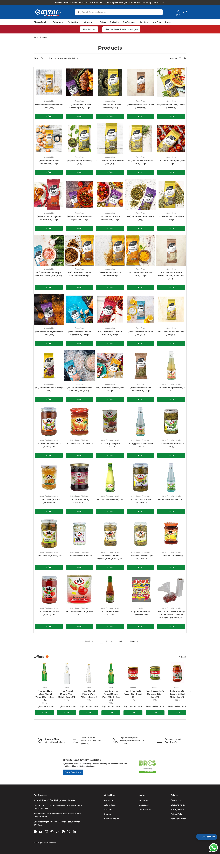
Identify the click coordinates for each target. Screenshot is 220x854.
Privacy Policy (177, 809)
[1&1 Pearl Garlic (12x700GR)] (79, 533)
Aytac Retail (145, 809)
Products (43, 37)
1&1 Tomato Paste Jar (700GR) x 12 (49, 613)
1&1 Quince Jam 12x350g (171, 555)
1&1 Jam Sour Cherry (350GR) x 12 (79, 501)
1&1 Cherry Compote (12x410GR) (110, 445)
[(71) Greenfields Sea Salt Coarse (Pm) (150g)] (79, 309)
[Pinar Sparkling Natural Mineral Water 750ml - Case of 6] (111, 673)
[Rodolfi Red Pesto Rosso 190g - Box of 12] (133, 673)
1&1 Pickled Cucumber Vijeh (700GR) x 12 (141, 557)
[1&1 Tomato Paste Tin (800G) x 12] (79, 589)
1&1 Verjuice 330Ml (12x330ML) (110, 613)
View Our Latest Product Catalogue (121, 29)
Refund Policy (177, 814)
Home (36, 37)
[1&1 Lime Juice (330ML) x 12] (110, 477)
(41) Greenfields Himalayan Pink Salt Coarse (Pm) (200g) (49, 274)
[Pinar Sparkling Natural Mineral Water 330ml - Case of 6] (45, 673)
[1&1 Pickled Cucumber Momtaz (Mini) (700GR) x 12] (110, 533)
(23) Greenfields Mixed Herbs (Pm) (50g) (110, 162)
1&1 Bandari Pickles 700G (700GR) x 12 (48, 445)
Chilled (113, 22)
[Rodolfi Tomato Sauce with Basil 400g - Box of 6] (177, 673)
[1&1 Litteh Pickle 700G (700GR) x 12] (140, 477)
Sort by (52, 58)
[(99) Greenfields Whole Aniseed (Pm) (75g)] (140, 365)
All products (109, 805)
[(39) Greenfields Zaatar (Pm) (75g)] (140, 194)
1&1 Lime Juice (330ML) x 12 (110, 499)
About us (143, 800)
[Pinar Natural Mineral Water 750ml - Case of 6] (89, 673)
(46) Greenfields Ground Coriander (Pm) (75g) (79, 274)
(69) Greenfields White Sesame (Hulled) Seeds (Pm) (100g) (171, 275)
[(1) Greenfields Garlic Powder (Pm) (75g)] (49, 82)
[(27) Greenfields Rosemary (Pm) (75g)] (140, 138)
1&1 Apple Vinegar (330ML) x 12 (171, 389)
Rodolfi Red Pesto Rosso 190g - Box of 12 (133, 694)
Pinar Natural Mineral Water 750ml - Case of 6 (89, 694)
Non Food (157, 22)
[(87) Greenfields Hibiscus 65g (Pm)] (49, 365)
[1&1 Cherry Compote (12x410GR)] (110, 421)
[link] (87, 641)
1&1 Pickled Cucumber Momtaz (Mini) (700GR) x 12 (110, 557)
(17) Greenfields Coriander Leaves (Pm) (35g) (110, 106)
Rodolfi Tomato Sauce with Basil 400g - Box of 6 (177, 694)
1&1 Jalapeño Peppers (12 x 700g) (171, 445)
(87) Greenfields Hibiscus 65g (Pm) (49, 389)
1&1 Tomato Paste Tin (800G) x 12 (79, 613)
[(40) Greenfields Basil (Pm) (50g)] (171, 194)
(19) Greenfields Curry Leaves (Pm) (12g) (171, 106)
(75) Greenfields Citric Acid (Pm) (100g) (140, 333)
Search (107, 814)
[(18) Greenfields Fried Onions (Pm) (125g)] (140, 82)
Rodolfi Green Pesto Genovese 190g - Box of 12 (155, 694)
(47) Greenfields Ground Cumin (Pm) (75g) (110, 274)
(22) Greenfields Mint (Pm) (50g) (79, 162)
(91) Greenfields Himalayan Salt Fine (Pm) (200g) (79, 389)
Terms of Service (178, 818)
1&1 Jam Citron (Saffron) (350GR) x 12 (49, 501)
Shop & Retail (40, 22)
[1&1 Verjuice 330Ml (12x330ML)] (110, 589)
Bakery (103, 22)
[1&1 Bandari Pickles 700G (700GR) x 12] (49, 421)
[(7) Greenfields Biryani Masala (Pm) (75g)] (49, 309)
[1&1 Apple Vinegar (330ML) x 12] (171, 365)
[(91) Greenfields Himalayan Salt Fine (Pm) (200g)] (79, 365)
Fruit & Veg (72, 22)
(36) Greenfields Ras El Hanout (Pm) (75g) (110, 218)
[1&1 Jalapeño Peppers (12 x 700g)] (171, 421)
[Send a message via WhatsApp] (214, 848)
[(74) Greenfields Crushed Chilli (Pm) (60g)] (110, 309)
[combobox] (119, 12)
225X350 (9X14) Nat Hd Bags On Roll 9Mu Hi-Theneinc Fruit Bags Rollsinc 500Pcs (171, 614)
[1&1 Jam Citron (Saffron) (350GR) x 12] (49, 477)
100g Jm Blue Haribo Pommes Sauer (140, 613)
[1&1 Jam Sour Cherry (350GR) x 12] (79, 477)
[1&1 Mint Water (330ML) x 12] (171, 477)
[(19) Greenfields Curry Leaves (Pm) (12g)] (171, 82)
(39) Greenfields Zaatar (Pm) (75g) (140, 218)
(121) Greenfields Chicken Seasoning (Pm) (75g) (79, 106)
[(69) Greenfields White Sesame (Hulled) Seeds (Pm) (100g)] (171, 250)
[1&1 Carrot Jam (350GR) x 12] (79, 421)
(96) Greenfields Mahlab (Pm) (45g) (110, 389)
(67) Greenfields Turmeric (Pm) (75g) (141, 274)
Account (108, 809)
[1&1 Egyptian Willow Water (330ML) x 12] (140, 421)
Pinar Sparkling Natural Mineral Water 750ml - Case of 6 (111, 695)
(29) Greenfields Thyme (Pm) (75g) (171, 162)
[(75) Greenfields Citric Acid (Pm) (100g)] (140, 309)
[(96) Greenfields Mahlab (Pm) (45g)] (110, 365)
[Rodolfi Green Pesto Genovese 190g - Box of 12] (155, 673)
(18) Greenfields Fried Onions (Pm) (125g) (140, 106)
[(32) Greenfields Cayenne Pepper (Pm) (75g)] (49, 194)
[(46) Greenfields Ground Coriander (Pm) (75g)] (79, 250)
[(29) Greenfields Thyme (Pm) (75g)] (171, 138)
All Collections (89, 29)
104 (120, 641)
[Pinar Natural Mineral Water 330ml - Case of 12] (67, 673)
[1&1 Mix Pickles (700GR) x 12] (49, 533)
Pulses (168, 22)
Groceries (88, 22)
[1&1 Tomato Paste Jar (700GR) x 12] (49, 589)
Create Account (111, 818)
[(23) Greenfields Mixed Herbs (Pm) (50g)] (110, 138)
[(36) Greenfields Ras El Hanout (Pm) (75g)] (110, 194)
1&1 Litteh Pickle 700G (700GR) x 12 (140, 501)
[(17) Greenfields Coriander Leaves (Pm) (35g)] (110, 82)
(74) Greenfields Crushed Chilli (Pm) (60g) (110, 333)
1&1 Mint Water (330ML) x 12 (171, 499)
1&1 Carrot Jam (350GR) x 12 (79, 443)
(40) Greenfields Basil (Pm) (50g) (171, 218)
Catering (57, 22)
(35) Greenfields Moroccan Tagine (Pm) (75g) (79, 218)
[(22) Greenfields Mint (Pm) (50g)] (79, 138)
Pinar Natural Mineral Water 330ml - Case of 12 (66, 694)
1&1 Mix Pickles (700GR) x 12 (49, 555)
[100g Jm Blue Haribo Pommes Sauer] (140, 589)
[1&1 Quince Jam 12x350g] (171, 533)
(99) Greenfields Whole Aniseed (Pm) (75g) (140, 389)
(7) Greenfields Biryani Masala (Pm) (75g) (49, 333)
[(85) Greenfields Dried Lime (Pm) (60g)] (171, 309)
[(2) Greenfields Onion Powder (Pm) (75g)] (49, 138)
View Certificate (73, 772)
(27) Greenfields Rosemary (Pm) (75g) (140, 162)
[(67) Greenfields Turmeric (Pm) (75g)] (140, 250)
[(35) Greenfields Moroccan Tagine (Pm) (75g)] (79, 194)
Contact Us (176, 800)
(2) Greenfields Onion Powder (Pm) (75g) (49, 162)
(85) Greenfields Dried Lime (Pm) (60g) (171, 333)
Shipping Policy (178, 805)
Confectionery (129, 22)
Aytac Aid (143, 805)
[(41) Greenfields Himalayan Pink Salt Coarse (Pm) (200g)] (49, 250)
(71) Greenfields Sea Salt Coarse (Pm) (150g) (79, 333)
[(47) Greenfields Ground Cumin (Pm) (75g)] (110, 250)
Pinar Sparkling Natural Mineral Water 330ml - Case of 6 (45, 695)
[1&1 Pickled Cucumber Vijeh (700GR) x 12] (140, 533)
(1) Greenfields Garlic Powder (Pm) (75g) (49, 106)
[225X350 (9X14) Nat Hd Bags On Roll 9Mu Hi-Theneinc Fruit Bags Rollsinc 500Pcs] (171, 589)
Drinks (143, 22)
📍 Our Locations (207, 836)
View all (182, 657)
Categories (109, 800)
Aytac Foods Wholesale (47, 843)
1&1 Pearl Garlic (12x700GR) (79, 555)
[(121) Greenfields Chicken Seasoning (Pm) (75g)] (79, 82)
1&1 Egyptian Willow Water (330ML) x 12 (140, 445)
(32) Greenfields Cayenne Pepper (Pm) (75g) (49, 218)
